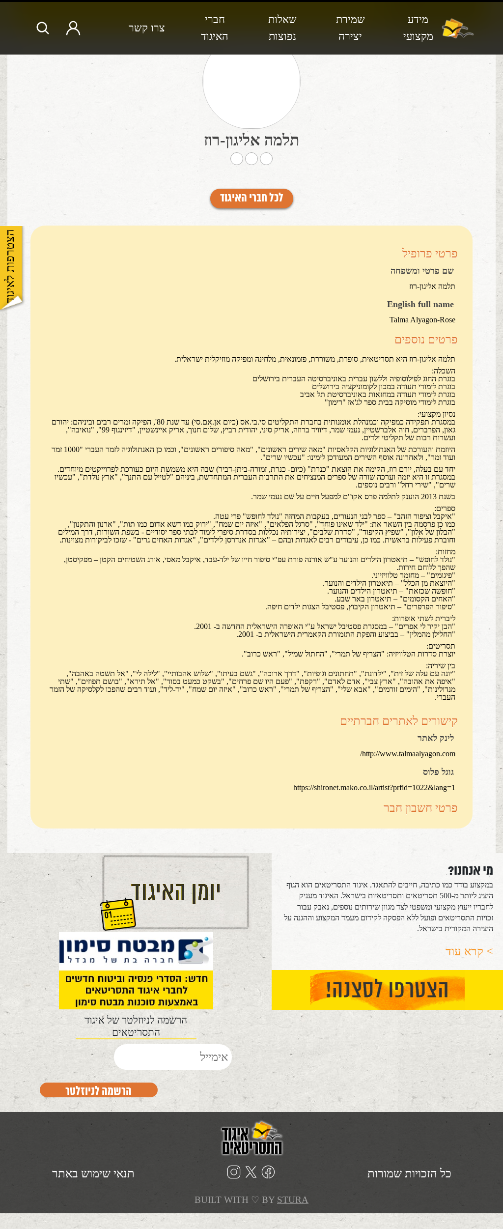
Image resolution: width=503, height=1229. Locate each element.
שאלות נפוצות (282, 27)
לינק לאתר (436, 738)
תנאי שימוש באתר (93, 1173)
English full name (420, 304)
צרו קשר (147, 28)
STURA (292, 1200)
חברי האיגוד (214, 27)
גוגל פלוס (438, 772)
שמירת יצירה (350, 27)
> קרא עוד (469, 951)
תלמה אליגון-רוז (252, 140)
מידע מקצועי (418, 27)
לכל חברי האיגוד (251, 198)
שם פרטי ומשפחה (422, 271)
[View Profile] (251, 81)
